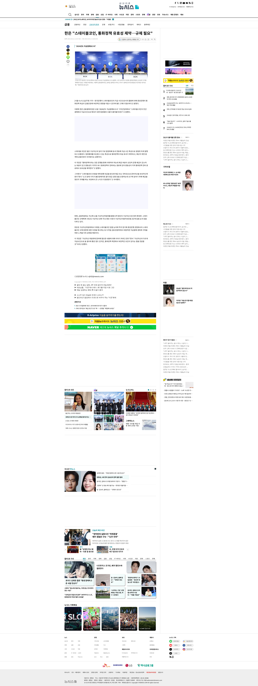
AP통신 (151, 641)
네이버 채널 (176, 641)
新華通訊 (152, 645)
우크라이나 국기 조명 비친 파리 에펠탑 (77, 424)
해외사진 (133, 641)
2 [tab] (150, 390)
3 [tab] (153, 390)
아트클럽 (96, 645)
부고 (101, 657)
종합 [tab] (192, 85)
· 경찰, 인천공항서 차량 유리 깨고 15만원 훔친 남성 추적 (178, 397)
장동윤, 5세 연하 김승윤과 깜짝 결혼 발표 (109, 477)
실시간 (77, 14)
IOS (151, 657)
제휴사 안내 (86, 672)
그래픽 (123, 645)
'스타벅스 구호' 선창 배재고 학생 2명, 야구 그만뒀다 (117, 592)
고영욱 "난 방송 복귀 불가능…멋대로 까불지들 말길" (112, 485)
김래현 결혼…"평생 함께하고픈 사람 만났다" (111, 473)
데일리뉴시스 (106, 653)
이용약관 (124, 672)
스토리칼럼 (106, 641)
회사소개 (66, 672)
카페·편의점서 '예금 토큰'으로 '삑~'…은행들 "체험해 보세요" (95, 308)
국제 (87, 14)
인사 (95, 657)
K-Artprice (173, 7)
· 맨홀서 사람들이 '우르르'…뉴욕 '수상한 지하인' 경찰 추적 (178, 390)
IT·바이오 (109, 14)
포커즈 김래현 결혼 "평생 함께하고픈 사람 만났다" (79, 582)
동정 (107, 657)
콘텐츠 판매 (94, 672)
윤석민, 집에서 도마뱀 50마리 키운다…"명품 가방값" (112, 481)
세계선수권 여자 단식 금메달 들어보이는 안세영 (79, 417)
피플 (165, 282)
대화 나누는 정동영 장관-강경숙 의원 (76, 428)
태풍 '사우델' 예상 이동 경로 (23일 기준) (133, 424)
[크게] (154, 39)
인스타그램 (189, 649)
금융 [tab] (187, 85)
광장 (153, 14)
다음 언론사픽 (189, 641)
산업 (102, 14)
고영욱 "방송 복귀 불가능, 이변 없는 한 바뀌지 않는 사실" (78, 589)
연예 (143, 14)
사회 (116, 14)
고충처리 (110, 672)
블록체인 (147, 24)
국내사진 (124, 641)
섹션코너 (96, 653)
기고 (104, 645)
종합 (84, 559)
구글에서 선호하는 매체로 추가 (130, 39)
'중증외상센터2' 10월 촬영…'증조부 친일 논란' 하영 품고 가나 (134, 579)
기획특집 (105, 649)
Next (128, 549)
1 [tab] (148, 390)
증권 (84, 24)
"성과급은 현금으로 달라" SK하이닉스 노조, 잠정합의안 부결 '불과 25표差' (78, 596)
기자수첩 (166, 166)
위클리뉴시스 (190, 7)
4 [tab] (155, 390)
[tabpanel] (141, 404)
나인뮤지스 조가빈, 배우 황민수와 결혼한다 (109, 567)
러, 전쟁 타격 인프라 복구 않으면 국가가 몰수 (116, 551)
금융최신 (77, 24)
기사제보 (117, 672)
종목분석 (130, 24)
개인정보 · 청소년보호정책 (137, 672)
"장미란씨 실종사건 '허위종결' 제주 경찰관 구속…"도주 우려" (105, 535)
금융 (97, 14)
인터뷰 (96, 649)
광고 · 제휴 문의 (76, 672)
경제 (92, 14)
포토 (158, 14)
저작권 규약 (103, 672)
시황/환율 (121, 24)
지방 (127, 14)
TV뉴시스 (165, 14)
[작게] (151, 39)
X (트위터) (176, 649)
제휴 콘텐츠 (174, 14)
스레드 (175, 653)
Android (152, 653)
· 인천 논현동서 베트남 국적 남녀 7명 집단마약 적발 (178, 394)
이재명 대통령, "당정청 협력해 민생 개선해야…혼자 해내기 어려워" (140, 414)
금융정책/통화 (94, 24)
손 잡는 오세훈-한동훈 (72, 421)
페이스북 (189, 645)
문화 (132, 14)
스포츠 (138, 14)
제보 (181, 14)
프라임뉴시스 (181, 7)
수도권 (121, 14)
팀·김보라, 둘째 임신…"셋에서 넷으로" (109, 490)
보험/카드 (111, 24)
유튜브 (175, 645)
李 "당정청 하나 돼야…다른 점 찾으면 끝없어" (87, 551)
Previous (65, 549)
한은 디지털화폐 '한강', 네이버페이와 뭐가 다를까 (91, 306)
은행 (103, 24)
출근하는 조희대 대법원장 (73, 413)
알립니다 (160, 672)
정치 (82, 14)
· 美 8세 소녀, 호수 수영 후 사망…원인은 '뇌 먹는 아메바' (178, 401)
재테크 (139, 24)
